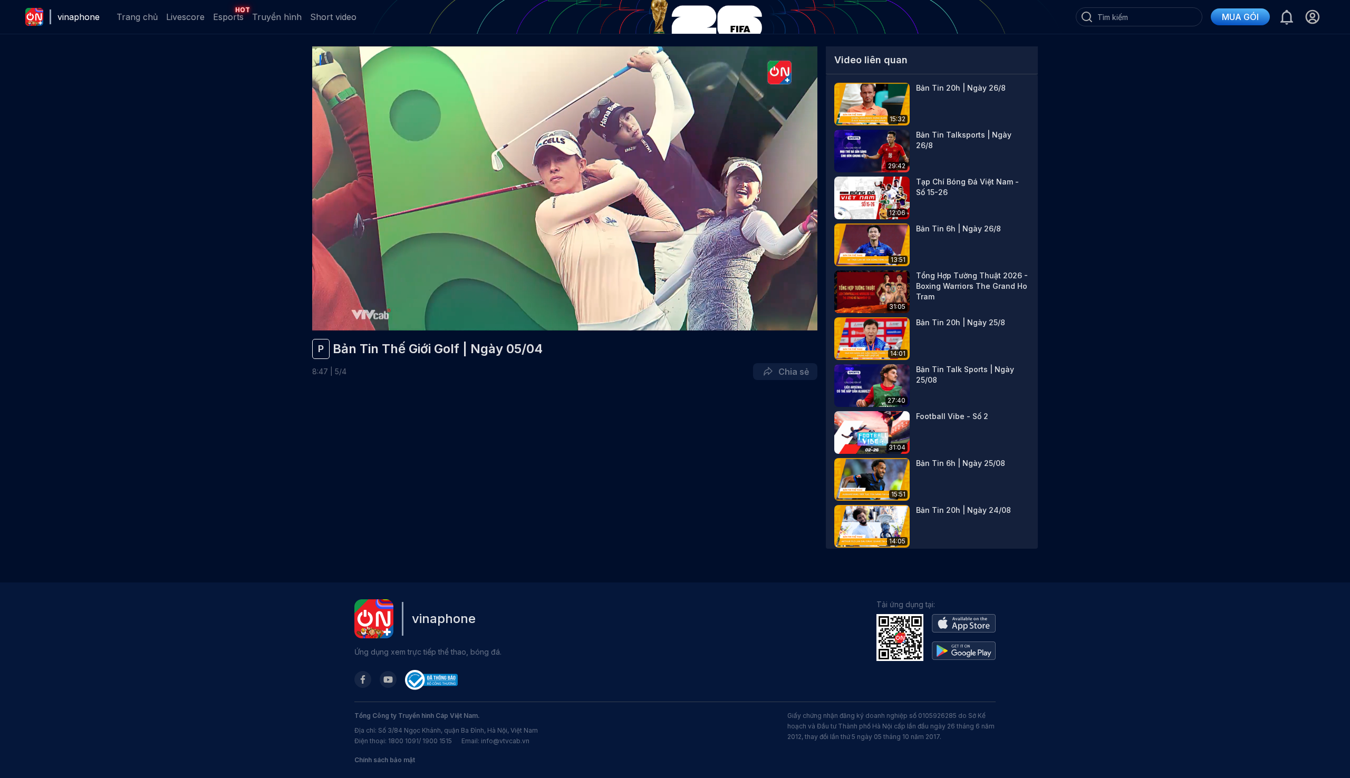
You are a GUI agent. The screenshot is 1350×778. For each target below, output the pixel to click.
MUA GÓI (1240, 17)
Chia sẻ (791, 371)
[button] (1312, 16)
